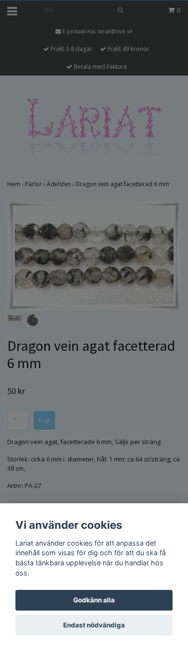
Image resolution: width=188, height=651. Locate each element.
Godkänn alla (94, 600)
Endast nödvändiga (94, 625)
